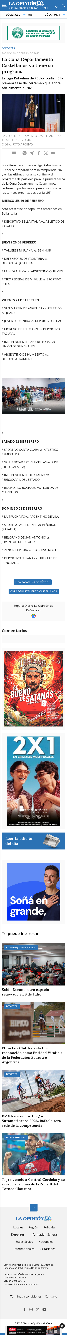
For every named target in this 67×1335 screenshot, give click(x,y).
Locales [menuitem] (18, 1227)
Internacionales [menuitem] (24, 1249)
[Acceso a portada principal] (26, 4)
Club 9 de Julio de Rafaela (20, 947)
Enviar (53, 153)
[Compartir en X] (45, 153)
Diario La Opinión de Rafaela (37, 1323)
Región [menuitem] (33, 1227)
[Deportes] (33, 1023)
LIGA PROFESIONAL (16, 1137)
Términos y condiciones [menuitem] (25, 1296)
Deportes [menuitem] (17, 1234)
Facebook (24, 1309)
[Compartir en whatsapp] (24, 153)
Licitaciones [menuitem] (47, 1249)
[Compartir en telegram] (31, 153)
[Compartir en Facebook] (38, 153)
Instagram (31, 1309)
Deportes (8, 48)
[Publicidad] (33, 33)
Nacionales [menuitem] (45, 1242)
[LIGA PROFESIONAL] (33, 1154)
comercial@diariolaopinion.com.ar (21, 1284)
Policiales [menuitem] (49, 1227)
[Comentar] (15, 153)
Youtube (44, 1309)
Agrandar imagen (59, 100)
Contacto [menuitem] (51, 1296)
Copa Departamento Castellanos (33, 591)
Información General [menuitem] (44, 1234)
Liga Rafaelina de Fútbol (32, 582)
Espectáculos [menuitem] (24, 1242)
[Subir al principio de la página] (34, 1207)
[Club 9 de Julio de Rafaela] (33, 964)
